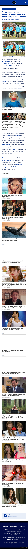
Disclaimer (22, 526)
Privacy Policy (13, 526)
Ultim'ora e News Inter (9, 8)
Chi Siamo (5, 526)
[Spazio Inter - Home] (14, 2)
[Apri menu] (25, 2)
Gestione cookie (24, 547)
